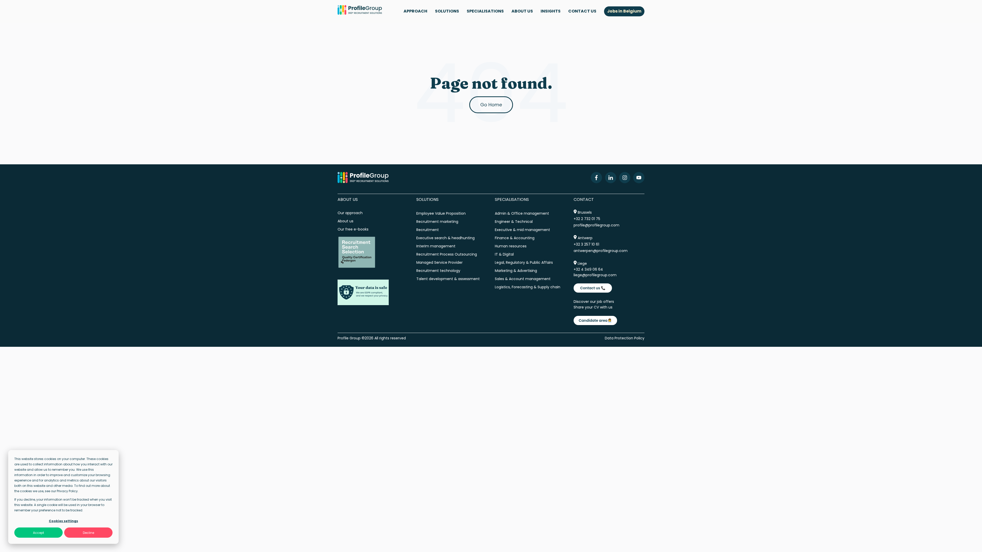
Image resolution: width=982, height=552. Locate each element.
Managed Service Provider (439, 262)
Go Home (491, 104)
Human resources (511, 246)
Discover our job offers (594, 301)
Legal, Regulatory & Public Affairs (524, 262)
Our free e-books (353, 229)
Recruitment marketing (437, 221)
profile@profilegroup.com (596, 225)
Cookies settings (63, 521)
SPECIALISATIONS (485, 11)
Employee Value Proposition (441, 213)
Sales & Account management (523, 278)
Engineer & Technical (514, 221)
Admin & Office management (522, 213)
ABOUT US (522, 11)
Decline (88, 533)
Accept (38, 533)
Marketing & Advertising (516, 270)
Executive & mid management (522, 229)
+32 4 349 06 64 (588, 269)
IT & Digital (504, 254)
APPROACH (415, 11)
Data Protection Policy (624, 338)
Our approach (350, 212)
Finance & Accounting (514, 237)
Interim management (435, 246)
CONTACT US (582, 11)
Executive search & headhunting (445, 237)
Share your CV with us (593, 307)
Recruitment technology (438, 270)
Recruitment (427, 229)
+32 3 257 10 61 (586, 244)
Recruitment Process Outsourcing (446, 254)
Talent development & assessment (448, 278)
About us (346, 221)
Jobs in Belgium (624, 11)
